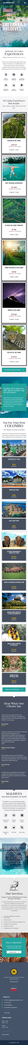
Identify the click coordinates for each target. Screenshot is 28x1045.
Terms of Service (5, 1034)
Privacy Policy (7, 1013)
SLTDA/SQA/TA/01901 (14, 981)
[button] (24, 2)
